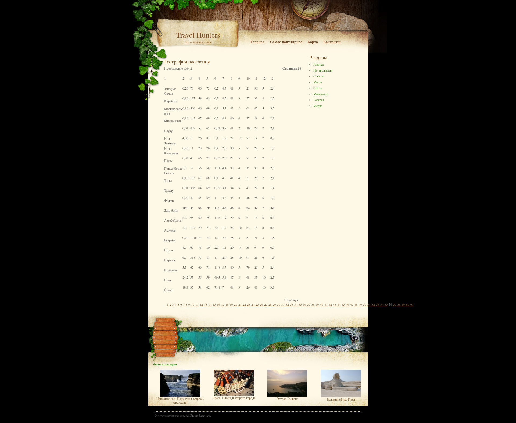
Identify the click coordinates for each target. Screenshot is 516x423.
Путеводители (322, 70)
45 (343, 304)
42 (330, 304)
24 (253, 304)
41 (326, 304)
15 (214, 304)
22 (244, 304)
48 (356, 304)
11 (197, 304)
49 (360, 304)
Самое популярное (286, 42)
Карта (312, 42)
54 (382, 304)
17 (222, 304)
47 (351, 304)
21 (240, 304)
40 (321, 304)
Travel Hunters (198, 35)
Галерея (318, 100)
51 (369, 304)
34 (296, 304)
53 (377, 304)
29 (274, 304)
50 (364, 304)
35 (300, 304)
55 (386, 304)
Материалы (321, 94)
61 (412, 304)
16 (218, 304)
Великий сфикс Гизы (341, 399)
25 (257, 304)
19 (231, 304)
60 (407, 304)
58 (399, 304)
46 (347, 304)
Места (317, 82)
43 (334, 304)
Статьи (317, 88)
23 (248, 304)
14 (210, 304)
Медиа (317, 106)
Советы (318, 76)
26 (261, 304)
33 (291, 304)
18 (227, 304)
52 (373, 304)
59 (403, 304)
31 (283, 304)
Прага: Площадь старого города (233, 398)
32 (287, 304)
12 (201, 304)
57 (394, 304)
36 (304, 304)
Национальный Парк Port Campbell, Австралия (180, 400)
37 (308, 304)
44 (339, 304)
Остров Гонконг (287, 398)
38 (313, 304)
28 (270, 304)
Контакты (332, 42)
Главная (257, 42)
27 (265, 304)
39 (317, 304)
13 (205, 304)
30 (278, 304)
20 (235, 304)
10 (192, 304)
